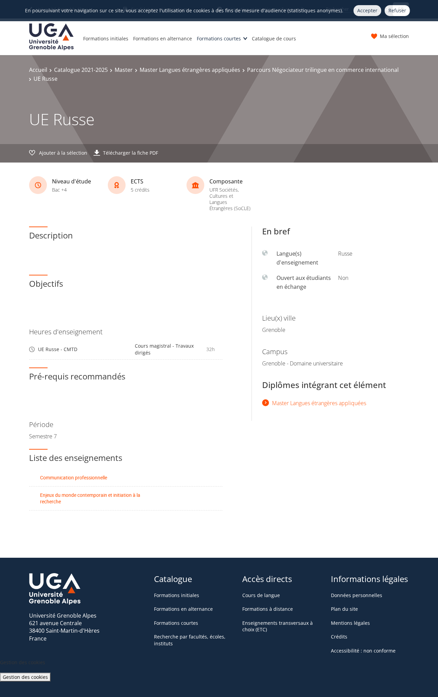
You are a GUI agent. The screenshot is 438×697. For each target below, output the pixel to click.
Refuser (397, 10)
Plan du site (344, 609)
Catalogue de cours (274, 38)
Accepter (367, 10)
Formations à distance (267, 609)
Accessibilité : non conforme (363, 650)
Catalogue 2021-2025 (81, 70)
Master (124, 70)
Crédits (339, 636)
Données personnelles (356, 595)
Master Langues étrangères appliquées (190, 70)
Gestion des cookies (25, 677)
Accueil (38, 70)
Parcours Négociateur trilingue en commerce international (323, 70)
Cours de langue (261, 595)
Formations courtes (219, 38)
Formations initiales (105, 38)
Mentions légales (350, 623)
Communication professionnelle (73, 477)
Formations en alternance (162, 38)
